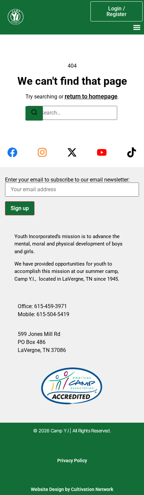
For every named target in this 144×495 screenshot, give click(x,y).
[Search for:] (72, 113)
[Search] (34, 113)
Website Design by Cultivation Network (72, 489)
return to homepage (91, 96)
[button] (137, 27)
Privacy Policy (72, 460)
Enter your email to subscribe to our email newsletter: (67, 180)
